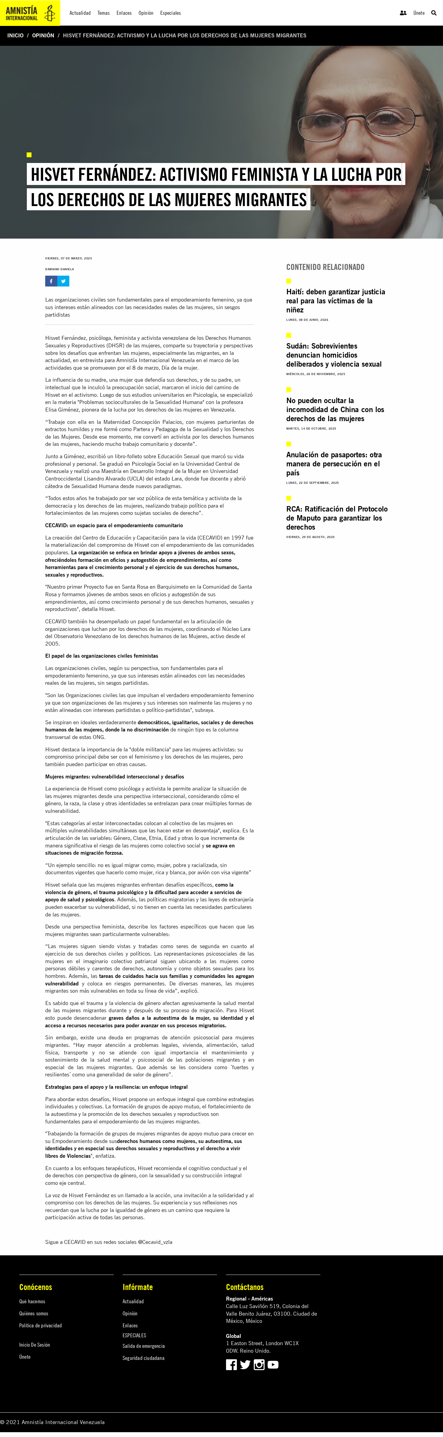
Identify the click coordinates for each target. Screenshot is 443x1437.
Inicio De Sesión (34, 1345)
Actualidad (133, 1301)
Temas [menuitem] (104, 13)
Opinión (43, 35)
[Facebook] (231, 1364)
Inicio (15, 35)
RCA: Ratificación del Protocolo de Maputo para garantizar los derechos (337, 517)
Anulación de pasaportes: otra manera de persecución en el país (334, 463)
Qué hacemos (32, 1301)
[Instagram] (260, 1364)
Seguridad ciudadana (144, 1358)
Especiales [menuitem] (170, 13)
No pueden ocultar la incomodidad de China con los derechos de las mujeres (335, 409)
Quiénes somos (34, 1313)
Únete (419, 13)
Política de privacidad (40, 1325)
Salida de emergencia (144, 1346)
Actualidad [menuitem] (80, 13)
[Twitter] (246, 1364)
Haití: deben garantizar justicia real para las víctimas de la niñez (335, 300)
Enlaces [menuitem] (124, 13)
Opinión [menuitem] (146, 13)
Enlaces (130, 1325)
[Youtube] (273, 1364)
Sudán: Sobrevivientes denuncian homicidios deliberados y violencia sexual (334, 354)
